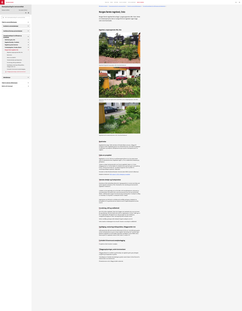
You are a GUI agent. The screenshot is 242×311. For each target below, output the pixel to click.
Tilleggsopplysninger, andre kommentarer (16, 71)
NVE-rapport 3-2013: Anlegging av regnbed (120, 174)
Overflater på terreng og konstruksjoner (12, 31)
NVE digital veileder (103, 6)
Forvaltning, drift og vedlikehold (14, 62)
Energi (111, 2)
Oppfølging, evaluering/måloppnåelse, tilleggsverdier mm (15, 65)
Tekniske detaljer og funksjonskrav (14, 60)
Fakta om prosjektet (11, 57)
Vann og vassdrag (140, 2)
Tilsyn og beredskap (132, 2)
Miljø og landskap (123, 2)
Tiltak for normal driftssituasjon (134, 6)
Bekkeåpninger (6, 77)
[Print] (28, 13)
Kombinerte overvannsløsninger (10, 26)
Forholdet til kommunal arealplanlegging (16, 69)
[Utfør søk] (239, 2)
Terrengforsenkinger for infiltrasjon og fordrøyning (154, 6)
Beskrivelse (9, 55)
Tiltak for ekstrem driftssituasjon (9, 83)
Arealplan (107, 2)
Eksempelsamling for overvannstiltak (13, 6)
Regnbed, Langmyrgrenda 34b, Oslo (15, 52)
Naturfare (116, 2)
